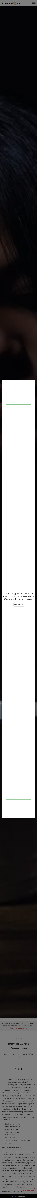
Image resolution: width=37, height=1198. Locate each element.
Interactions (18, 604)
